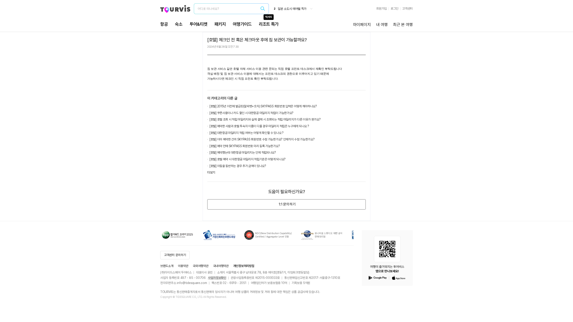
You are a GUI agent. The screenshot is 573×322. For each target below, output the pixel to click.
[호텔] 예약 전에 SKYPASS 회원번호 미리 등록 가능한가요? (245, 146)
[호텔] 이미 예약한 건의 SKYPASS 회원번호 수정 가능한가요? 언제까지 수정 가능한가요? (262, 139)
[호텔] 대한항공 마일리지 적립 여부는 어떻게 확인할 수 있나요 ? (247, 133)
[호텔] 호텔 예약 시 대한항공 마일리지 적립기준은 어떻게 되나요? (248, 159)
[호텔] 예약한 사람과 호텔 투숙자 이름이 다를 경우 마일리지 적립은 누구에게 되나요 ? (259, 126)
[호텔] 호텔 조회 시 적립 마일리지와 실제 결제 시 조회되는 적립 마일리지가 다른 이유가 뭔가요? (265, 119)
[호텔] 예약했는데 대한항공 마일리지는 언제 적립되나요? (243, 152)
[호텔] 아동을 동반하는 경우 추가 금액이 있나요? (238, 166)
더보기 (211, 172)
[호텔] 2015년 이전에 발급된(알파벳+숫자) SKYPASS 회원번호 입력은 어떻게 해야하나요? (263, 106)
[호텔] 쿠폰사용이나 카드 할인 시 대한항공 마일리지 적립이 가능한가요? (251, 113)
